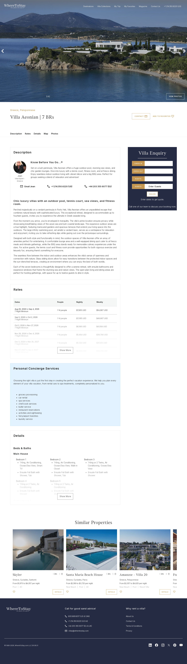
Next (184, 51)
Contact (139, 116)
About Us (130, 616)
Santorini (32, 580)
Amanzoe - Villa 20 (133, 575)
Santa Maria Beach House (84, 575)
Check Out (138, 171)
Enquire (152, 194)
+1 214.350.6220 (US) (61, 186)
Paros (85, 580)
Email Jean (29, 186)
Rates (28, 133)
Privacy (129, 631)
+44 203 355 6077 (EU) (100, 186)
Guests (138, 186)
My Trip (117, 6)
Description (16, 133)
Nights (138, 179)
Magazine (143, 6)
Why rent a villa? (135, 608)
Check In (138, 163)
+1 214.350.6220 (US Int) (78, 621)
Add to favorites (161, 116)
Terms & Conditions (134, 626)
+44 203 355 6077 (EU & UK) (80, 626)
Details (37, 133)
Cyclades (24, 580)
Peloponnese (27, 110)
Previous (2, 51)
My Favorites (129, 6)
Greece (14, 110)
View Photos (175, 96)
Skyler (17, 575)
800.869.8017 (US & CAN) (79, 616)
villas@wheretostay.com (78, 631)
